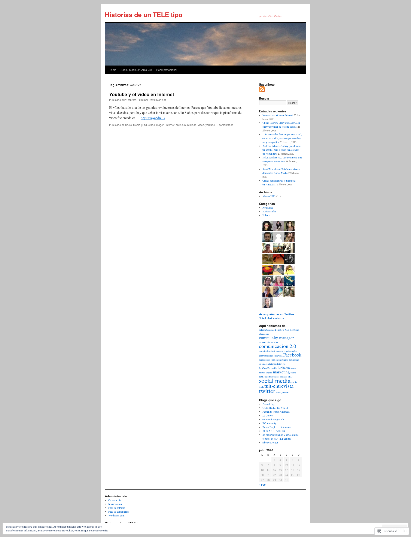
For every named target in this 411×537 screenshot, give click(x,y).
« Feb (262, 484)
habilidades (294, 359)
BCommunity (269, 423)
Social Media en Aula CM (136, 70)
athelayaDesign (270, 442)
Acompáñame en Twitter (276, 314)
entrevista (278, 355)
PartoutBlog (268, 404)
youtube (210, 125)
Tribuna (266, 215)
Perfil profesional (166, 70)
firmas (262, 359)
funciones (275, 359)
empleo (293, 350)
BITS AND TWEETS (273, 431)
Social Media (132, 125)
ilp (260, 363)
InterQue (281, 363)
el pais (287, 350)
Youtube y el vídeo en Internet (141, 94)
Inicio (113, 70)
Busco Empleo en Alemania (276, 427)
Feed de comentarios (118, 511)
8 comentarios (225, 125)
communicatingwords (273, 419)
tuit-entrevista (278, 385)
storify (294, 381)
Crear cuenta (114, 500)
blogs (296, 329)
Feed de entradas (116, 507)
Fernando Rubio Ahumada (275, 411)
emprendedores (266, 355)
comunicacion (268, 342)
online (179, 125)
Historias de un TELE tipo (143, 14)
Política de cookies (98, 530)
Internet (170, 125)
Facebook (292, 355)
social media (274, 380)
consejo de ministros (268, 350)
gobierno (284, 359)
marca (293, 368)
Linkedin (284, 367)
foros (267, 359)
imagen (160, 125)
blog (292, 329)
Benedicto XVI (282, 329)
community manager (276, 337)
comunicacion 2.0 (277, 345)
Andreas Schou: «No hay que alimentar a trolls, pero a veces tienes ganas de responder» (281, 149)
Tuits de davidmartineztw (271, 318)
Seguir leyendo (153, 117)
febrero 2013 (268, 196)
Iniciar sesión (115, 504)
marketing (281, 371)
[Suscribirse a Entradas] (262, 90)
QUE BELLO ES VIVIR (275, 407)
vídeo (201, 125)
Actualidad (267, 207)
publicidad (190, 125)
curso (280, 350)
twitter (267, 390)
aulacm (262, 329)
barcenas (270, 329)
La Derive (267, 415)
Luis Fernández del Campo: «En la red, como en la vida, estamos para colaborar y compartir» (282, 138)
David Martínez (157, 99)
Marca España (265, 372)
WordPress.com (116, 515)
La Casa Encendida (268, 368)
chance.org (264, 333)
